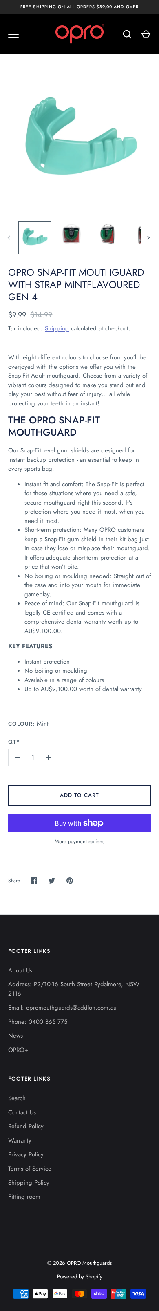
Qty (14, 742)
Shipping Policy (28, 1182)
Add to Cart (79, 795)
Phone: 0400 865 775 (37, 1021)
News (15, 1035)
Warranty (19, 1140)
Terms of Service (29, 1168)
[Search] (127, 34)
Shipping (57, 328)
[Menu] (13, 34)
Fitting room (24, 1196)
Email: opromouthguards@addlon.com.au (62, 1007)
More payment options (79, 841)
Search (17, 1098)
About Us (20, 970)
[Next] (149, 238)
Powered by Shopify (79, 1276)
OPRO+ (18, 1049)
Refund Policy (26, 1126)
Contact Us (22, 1112)
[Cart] (146, 34)
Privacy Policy (26, 1154)
